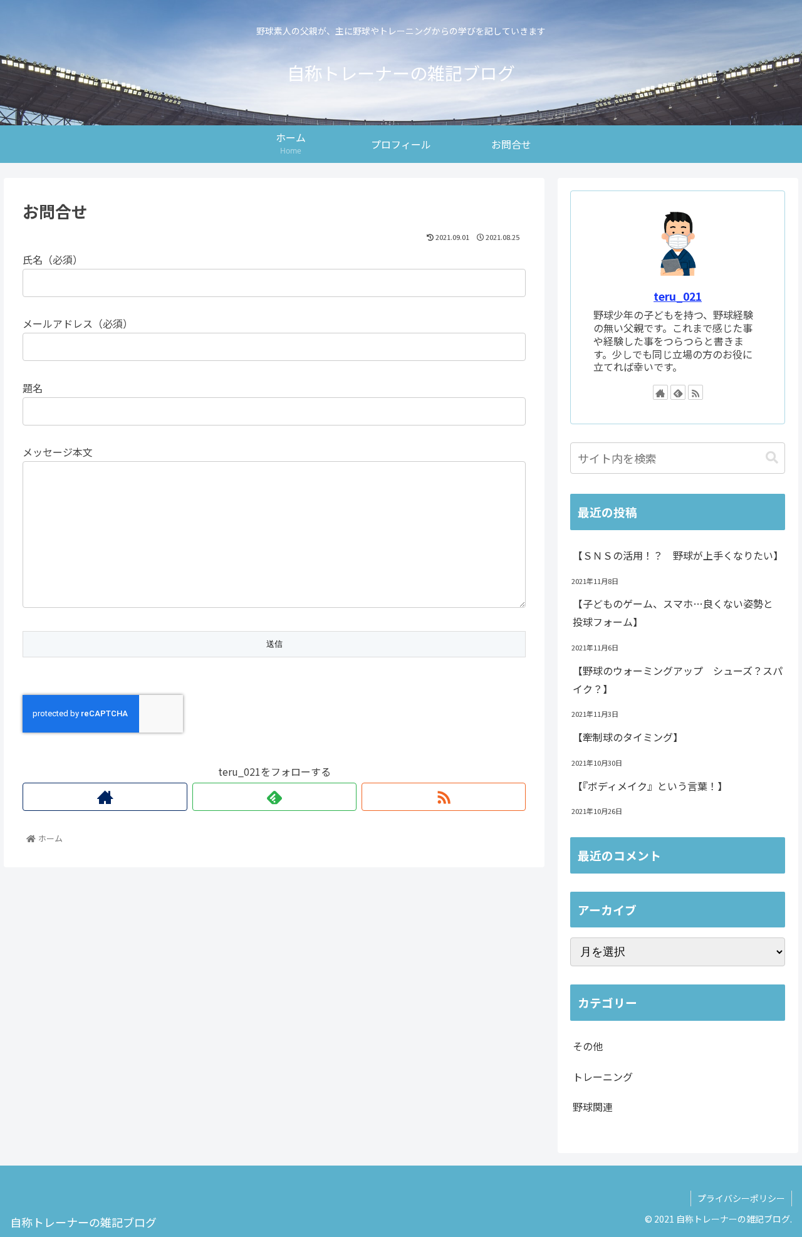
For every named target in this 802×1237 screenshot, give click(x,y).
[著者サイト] (105, 797)
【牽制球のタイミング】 (628, 736)
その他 (588, 1045)
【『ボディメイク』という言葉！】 (650, 785)
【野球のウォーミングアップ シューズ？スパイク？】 (678, 679)
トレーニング (603, 1076)
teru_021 (678, 296)
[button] (772, 458)
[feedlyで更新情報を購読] (274, 797)
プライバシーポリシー (741, 1198)
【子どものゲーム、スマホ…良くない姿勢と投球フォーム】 (673, 612)
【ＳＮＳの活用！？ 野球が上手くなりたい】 (678, 555)
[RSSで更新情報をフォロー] (444, 797)
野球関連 (593, 1106)
